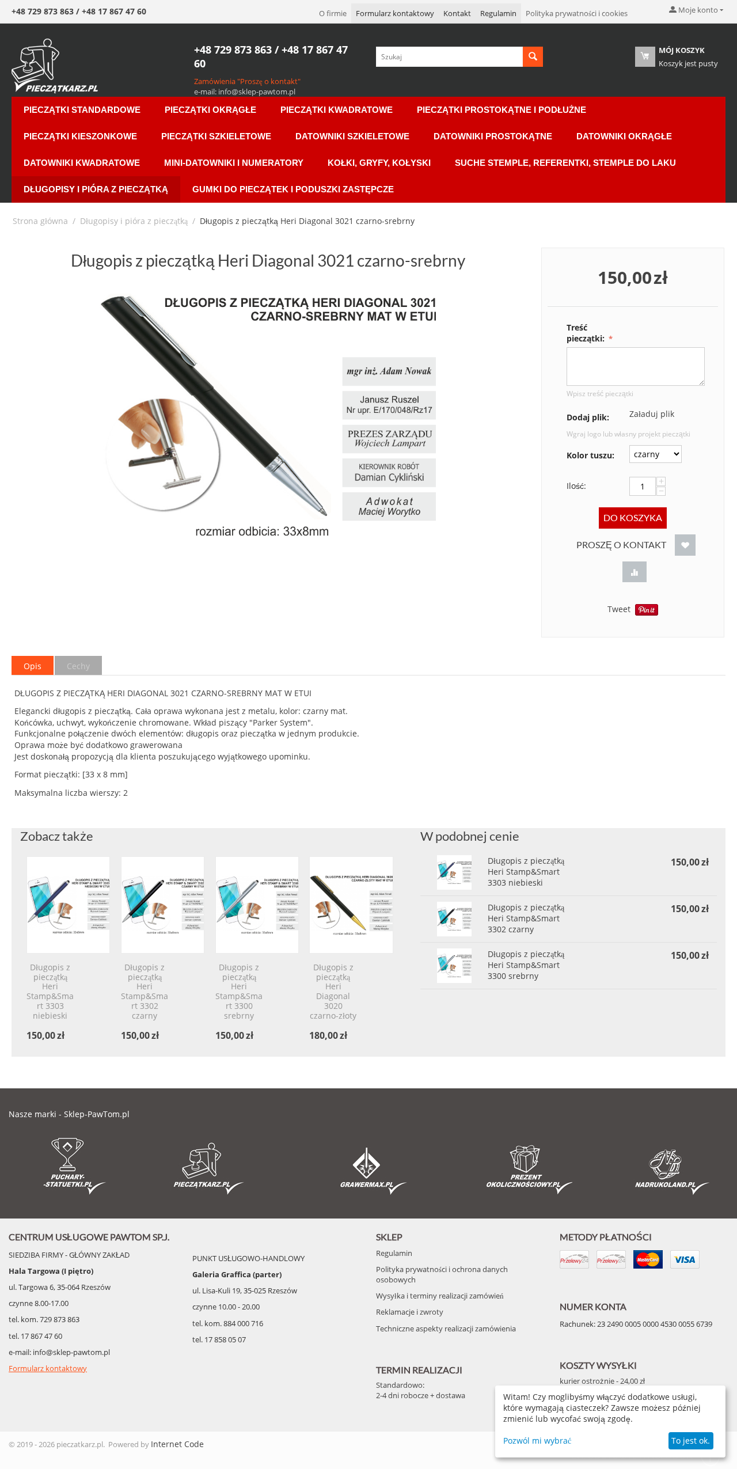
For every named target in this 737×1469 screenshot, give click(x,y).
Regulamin (498, 13)
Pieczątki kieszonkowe (80, 136)
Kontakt (457, 13)
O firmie (333, 13)
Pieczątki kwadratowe (336, 110)
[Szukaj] (533, 57)
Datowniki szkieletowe (352, 136)
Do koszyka (632, 517)
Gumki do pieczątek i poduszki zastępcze (293, 189)
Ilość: (576, 485)
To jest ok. (690, 1440)
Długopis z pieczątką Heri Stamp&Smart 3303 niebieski (50, 992)
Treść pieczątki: (587, 333)
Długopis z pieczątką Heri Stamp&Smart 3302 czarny (144, 992)
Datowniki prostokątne (493, 136)
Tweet (618, 608)
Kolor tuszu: (590, 455)
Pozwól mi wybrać (537, 1440)
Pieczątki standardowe (82, 110)
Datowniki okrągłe (624, 136)
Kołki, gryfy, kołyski (379, 163)
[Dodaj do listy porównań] (634, 572)
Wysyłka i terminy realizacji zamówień (440, 1295)
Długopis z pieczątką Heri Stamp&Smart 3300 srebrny (239, 992)
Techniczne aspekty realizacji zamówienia (446, 1328)
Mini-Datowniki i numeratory (233, 163)
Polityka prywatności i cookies (577, 13)
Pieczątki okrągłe (210, 110)
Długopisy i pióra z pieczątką (96, 189)
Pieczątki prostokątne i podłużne (501, 110)
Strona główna (40, 220)
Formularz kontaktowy (395, 13)
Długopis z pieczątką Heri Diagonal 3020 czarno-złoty (333, 992)
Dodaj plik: (588, 417)
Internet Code (177, 1443)
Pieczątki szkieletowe (216, 136)
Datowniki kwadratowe (82, 163)
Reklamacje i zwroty (409, 1312)
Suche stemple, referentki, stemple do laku (565, 163)
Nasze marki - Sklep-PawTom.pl (69, 1114)
